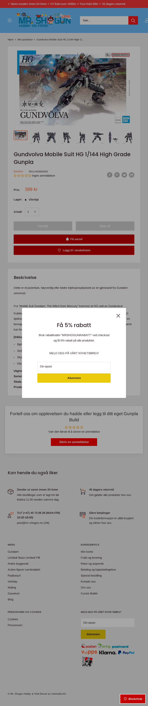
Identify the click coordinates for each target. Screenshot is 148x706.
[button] (70, 670)
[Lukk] (118, 315)
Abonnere (74, 378)
